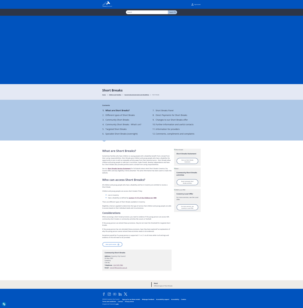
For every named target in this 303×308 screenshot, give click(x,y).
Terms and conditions (109, 301)
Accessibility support (162, 299)
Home (104, 95)
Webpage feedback (148, 299)
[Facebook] (104, 294)
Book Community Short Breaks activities (187, 182)
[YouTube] (115, 294)
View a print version (111, 244)
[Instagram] (109, 294)
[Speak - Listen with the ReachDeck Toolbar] (4, 304)
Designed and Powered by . (110, 304)
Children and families (115, 95)
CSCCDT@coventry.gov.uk (118, 268)
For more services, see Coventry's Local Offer (187, 207)
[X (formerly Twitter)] (125, 294)
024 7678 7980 (118, 265)
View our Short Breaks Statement (187, 161)
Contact (120, 301)
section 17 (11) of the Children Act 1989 (142, 198)
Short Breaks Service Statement (119, 168)
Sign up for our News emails (131, 299)
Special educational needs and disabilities (136, 95)
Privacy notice (129, 301)
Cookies (183, 299)
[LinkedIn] (120, 294)
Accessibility (175, 299)
